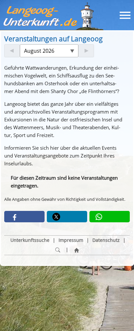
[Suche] (57, 250)
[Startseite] (76, 250)
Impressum (71, 240)
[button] (24, 216)
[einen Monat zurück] (12, 50)
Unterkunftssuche (29, 240)
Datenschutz (106, 240)
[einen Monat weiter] (86, 50)
